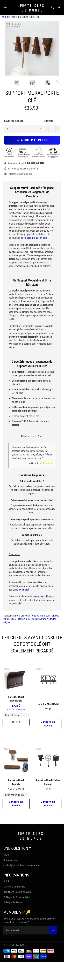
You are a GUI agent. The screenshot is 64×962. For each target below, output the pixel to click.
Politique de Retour (12, 902)
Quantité (48, 121)
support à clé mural (44, 596)
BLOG (6, 881)
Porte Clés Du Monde (19, 945)
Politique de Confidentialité (16, 897)
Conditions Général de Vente (17, 892)
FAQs (6, 854)
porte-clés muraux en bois (34, 237)
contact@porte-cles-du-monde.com (21, 865)
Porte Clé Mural (22, 615)
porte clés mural (21, 589)
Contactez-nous (11, 860)
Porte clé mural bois (40, 615)
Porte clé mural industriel (28, 619)
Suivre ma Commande (14, 886)
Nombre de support (13, 121)
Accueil (6, 17)
